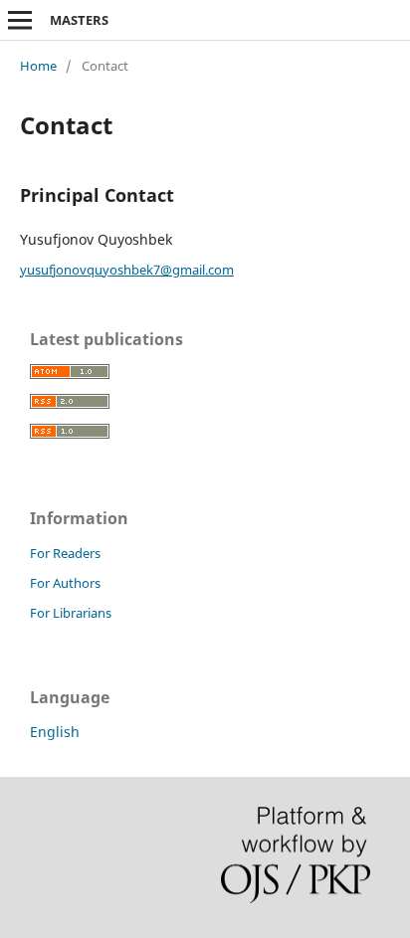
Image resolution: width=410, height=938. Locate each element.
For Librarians (70, 613)
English (55, 731)
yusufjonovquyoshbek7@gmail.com (127, 270)
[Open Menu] (20, 20)
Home (38, 66)
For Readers (65, 553)
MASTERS (79, 20)
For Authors (65, 583)
